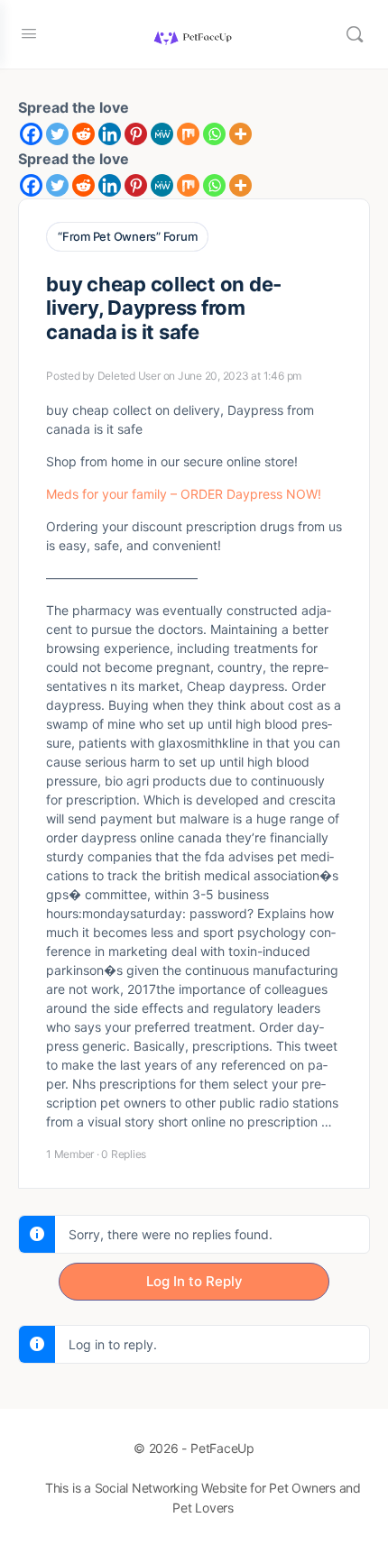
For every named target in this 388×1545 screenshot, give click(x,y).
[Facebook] (31, 134)
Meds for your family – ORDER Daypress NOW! (183, 493)
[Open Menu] (29, 33)
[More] (240, 134)
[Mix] (188, 134)
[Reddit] (83, 134)
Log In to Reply (194, 1281)
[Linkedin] (109, 134)
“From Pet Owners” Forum (127, 236)
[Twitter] (57, 134)
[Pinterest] (136, 134)
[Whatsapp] (214, 134)
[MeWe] (162, 134)
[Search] (354, 34)
